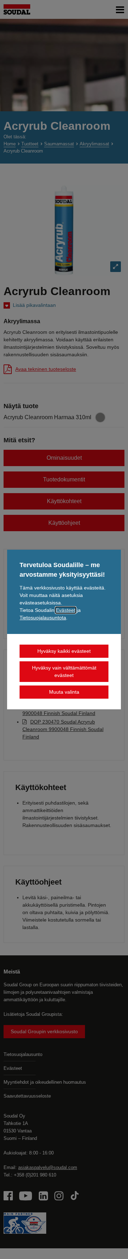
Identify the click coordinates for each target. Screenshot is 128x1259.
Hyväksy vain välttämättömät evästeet (64, 671)
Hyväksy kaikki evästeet (64, 651)
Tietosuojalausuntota (43, 617)
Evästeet (65, 610)
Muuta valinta (64, 692)
